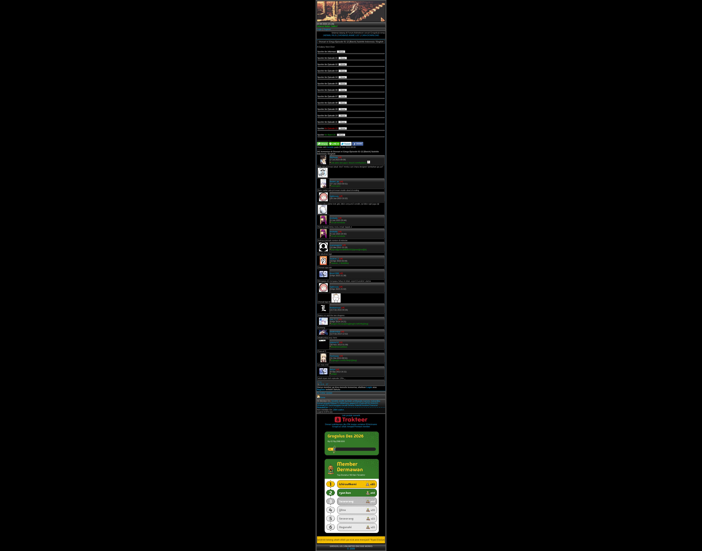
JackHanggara (334, 405)
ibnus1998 (334, 273)
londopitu (334, 218)
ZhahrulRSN (364, 403)
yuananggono (336, 245)
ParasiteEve (322, 407)
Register (327, 29)
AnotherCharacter (370, 405)
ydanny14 (334, 342)
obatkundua (335, 332)
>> (320, 382)
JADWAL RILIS (330, 35)
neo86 (341, 401)
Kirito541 (374, 403)
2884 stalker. (338, 410)
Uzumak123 (322, 405)
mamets (366, 401)
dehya (332, 369)
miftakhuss (344, 403)
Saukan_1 (334, 259)
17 (327, 384)
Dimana (351, 405)
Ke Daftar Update (324, 393)
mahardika (375, 401)
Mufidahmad (335, 308)
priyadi (327, 403)
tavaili (344, 405)
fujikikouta (334, 196)
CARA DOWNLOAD (370, 35)
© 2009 (351, 548)
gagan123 (354, 403)
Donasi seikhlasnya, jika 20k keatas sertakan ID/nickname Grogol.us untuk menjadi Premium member (351, 425)
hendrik (330, 147)
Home (322, 397)
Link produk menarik (351, 415)
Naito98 (358, 405)
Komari (320, 403)
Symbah (348, 401)
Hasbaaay (334, 356)
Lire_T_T (334, 319)
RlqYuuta (334, 157)
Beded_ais (334, 181)
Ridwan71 (334, 403)
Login (319, 29)
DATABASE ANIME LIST (349, 35)
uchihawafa (357, 401)
